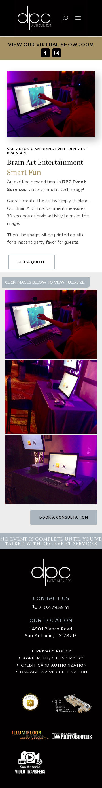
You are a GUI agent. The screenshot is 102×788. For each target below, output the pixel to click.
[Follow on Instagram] (56, 52)
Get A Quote (32, 262)
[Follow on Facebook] (45, 52)
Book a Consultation (63, 517)
